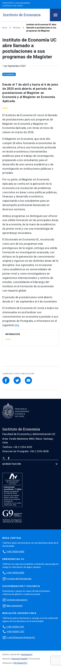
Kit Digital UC (20, 663)
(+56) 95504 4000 (15, 551)
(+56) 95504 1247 (15, 632)
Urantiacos (26, 654)
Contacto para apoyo (17, 600)
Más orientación (15, 605)
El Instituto (9, 74)
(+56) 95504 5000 (15, 573)
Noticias (16, 27)
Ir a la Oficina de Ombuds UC (21, 637)
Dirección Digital (19, 659)
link (17, 325)
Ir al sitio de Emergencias (19, 578)
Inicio (4, 27)
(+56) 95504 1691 (15, 627)
